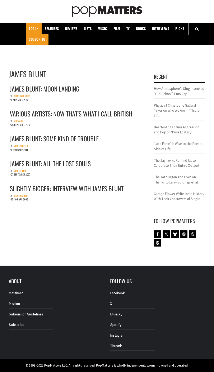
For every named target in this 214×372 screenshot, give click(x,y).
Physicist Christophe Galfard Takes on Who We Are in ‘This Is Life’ (176, 110)
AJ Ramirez (19, 121)
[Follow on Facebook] (157, 234)
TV (128, 28)
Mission (14, 303)
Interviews (160, 28)
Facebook (117, 293)
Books (141, 28)
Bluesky (116, 314)
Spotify (115, 324)
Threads (116, 346)
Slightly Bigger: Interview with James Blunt (67, 188)
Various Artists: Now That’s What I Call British (71, 113)
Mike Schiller (21, 146)
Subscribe (37, 39)
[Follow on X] (166, 234)
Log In (33, 28)
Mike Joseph (20, 171)
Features (52, 28)
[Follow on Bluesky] (175, 234)
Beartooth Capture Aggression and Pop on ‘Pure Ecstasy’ (176, 129)
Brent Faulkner (22, 96)
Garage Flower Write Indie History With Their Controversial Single (179, 196)
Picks (179, 28)
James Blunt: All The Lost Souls (50, 163)
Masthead (16, 293)
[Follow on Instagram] (183, 234)
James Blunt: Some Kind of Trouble (54, 138)
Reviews (71, 28)
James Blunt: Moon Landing (44, 88)
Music (102, 28)
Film (116, 28)
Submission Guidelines (26, 314)
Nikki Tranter (20, 196)
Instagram (117, 335)
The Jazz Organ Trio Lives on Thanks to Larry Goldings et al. (176, 179)
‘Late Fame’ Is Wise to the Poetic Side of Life (178, 146)
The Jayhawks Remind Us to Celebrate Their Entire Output (176, 163)
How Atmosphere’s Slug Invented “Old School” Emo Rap (179, 91)
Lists (88, 28)
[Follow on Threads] (192, 234)
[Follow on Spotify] (157, 243)
